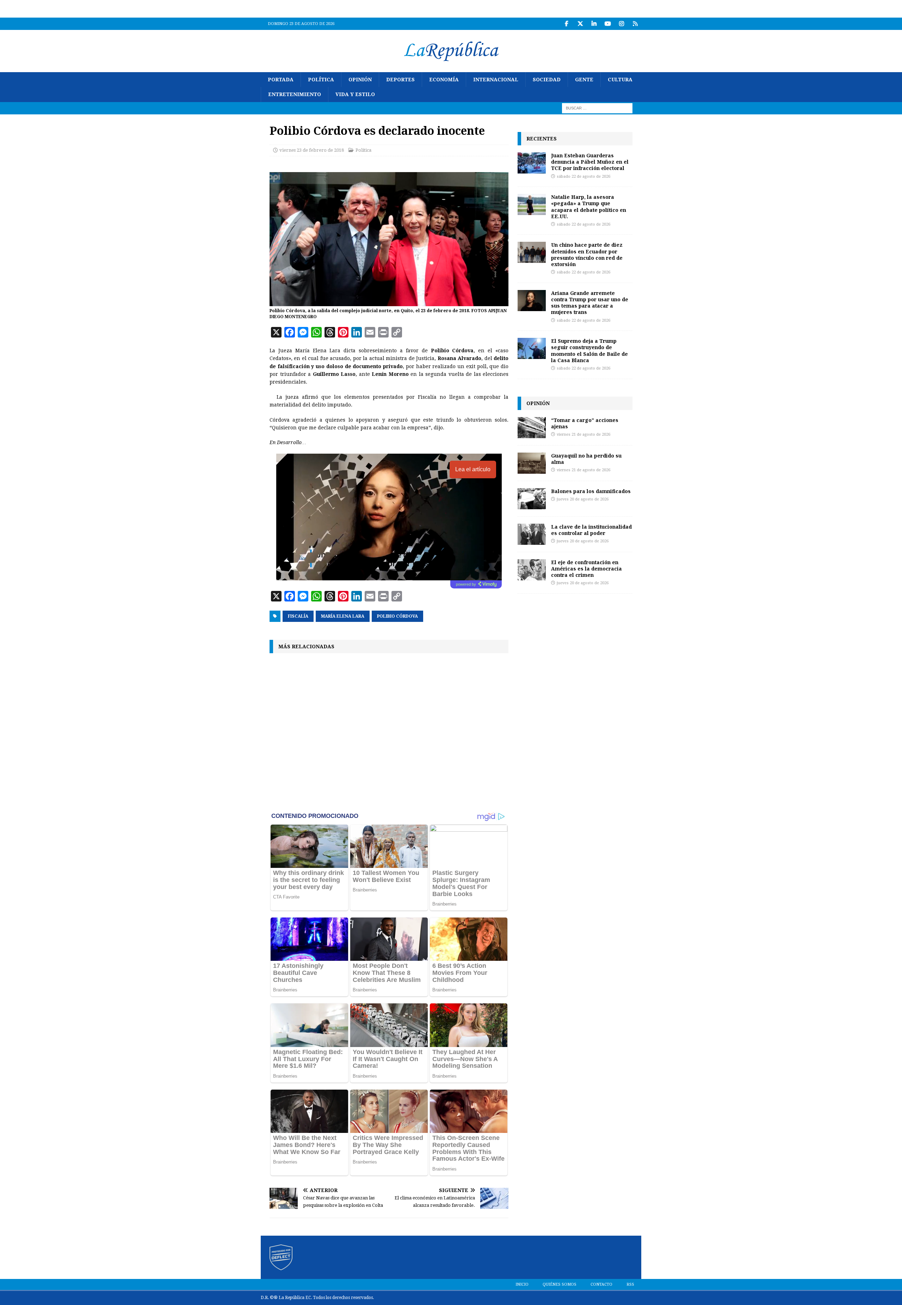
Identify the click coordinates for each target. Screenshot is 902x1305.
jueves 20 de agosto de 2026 (582, 499)
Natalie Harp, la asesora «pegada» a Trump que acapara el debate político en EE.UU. (588, 207)
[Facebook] (566, 24)
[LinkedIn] (594, 24)
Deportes (400, 79)
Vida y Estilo (355, 94)
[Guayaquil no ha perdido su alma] (532, 463)
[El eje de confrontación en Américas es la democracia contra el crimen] (532, 569)
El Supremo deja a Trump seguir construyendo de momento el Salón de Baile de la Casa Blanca (589, 351)
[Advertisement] (389, 731)
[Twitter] (580, 24)
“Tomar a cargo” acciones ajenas (584, 423)
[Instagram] (621, 24)
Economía (444, 79)
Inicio (522, 1284)
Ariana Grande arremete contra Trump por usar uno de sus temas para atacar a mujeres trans (589, 303)
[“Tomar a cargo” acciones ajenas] (532, 427)
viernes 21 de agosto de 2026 (583, 434)
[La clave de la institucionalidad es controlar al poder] (532, 534)
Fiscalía (298, 616)
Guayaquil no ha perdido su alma (586, 458)
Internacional (495, 79)
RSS (630, 1284)
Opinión (360, 79)
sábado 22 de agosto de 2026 (583, 176)
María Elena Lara (342, 616)
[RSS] (635, 24)
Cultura (620, 79)
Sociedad (547, 79)
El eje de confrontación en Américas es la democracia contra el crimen (586, 568)
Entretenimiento (294, 94)
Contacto (601, 1284)
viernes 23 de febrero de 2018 (311, 150)
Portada (281, 79)
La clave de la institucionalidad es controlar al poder (591, 529)
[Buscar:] (597, 108)
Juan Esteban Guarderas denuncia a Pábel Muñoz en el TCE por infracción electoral (590, 161)
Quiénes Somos (559, 1284)
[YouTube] (607, 24)
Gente (584, 79)
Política (321, 79)
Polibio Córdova (397, 616)
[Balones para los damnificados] (532, 498)
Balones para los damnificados (591, 491)
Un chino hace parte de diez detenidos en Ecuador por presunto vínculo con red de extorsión (587, 254)
